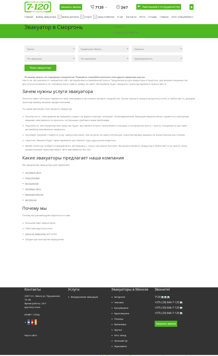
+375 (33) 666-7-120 (167, 307)
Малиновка (120, 324)
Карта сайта (30, 335)
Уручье (118, 329)
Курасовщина (121, 313)
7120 (99, 6)
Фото (142, 16)
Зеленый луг (121, 340)
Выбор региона (70, 16)
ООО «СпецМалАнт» (182, 16)
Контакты (131, 16)
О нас (120, 16)
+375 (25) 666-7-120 (167, 313)
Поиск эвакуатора (40, 67)
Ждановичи (120, 346)
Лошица (118, 318)
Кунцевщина (121, 307)
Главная (28, 16)
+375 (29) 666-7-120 (167, 302)
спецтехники (32, 177)
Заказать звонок (71, 7)
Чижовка (119, 302)
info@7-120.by (32, 314)
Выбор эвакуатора (46, 16)
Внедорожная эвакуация (84, 296)
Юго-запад (120, 335)
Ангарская (119, 296)
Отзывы (152, 16)
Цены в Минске (106, 16)
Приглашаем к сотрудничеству (161, 6)
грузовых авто (33, 172)
